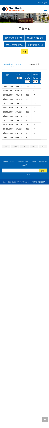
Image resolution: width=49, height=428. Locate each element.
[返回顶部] (45, 419)
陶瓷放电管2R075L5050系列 (12, 65)
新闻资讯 (33, 161)
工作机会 (41, 161)
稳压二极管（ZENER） (35, 38)
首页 (6, 146)
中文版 (38, 2)
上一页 (15, 146)
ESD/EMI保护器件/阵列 (14, 45)
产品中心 (13, 161)
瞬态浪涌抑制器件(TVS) (13, 38)
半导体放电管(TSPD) (35, 45)
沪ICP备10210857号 (39, 182)
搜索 (42, 170)
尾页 (43, 146)
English (44, 2)
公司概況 (5, 161)
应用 (19, 161)
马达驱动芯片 (34, 64)
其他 (24, 52)
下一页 (33, 146)
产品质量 (25, 161)
